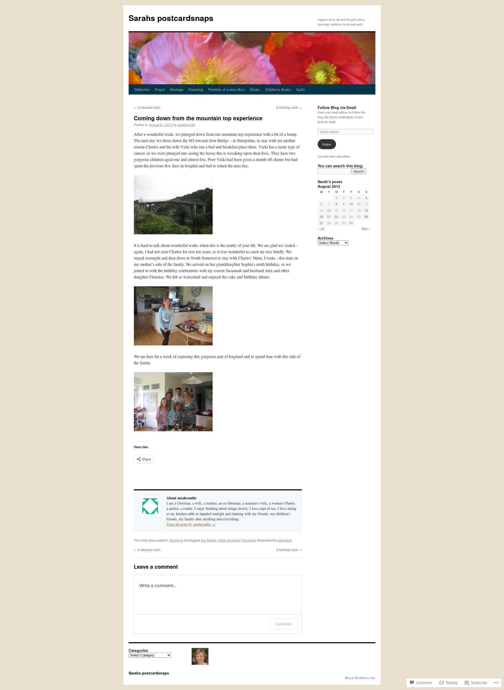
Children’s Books (278, 89)
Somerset (249, 540)
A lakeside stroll (147, 107)
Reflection (142, 89)
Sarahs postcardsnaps (171, 17)
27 (321, 223)
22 (336, 216)
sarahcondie (186, 124)
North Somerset (229, 540)
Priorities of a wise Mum (226, 89)
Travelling (176, 540)
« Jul (321, 228)
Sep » (366, 228)
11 (359, 204)
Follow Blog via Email (337, 107)
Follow (326, 144)
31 (351, 223)
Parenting (195, 89)
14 (329, 210)
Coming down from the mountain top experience (198, 118)
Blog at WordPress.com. (360, 678)
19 (366, 210)
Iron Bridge (209, 540)
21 (329, 216)
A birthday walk (289, 107)
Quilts (300, 89)
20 (321, 216)
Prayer (160, 89)
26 (366, 216)
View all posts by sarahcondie (190, 524)
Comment (283, 624)
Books (255, 89)
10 (351, 204)
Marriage (176, 89)
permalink (285, 540)
